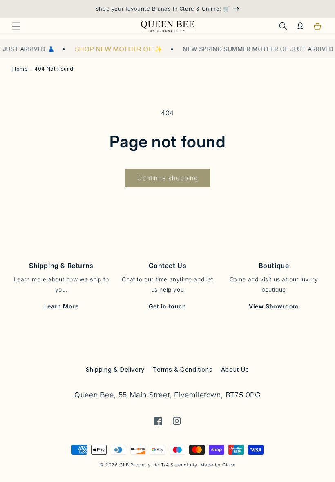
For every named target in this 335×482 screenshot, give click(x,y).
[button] (16, 26)
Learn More (61, 306)
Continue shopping (167, 178)
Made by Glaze (217, 465)
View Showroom (274, 306)
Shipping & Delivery (115, 369)
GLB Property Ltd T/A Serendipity (158, 465)
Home (20, 69)
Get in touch (167, 306)
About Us (235, 369)
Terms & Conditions (182, 369)
